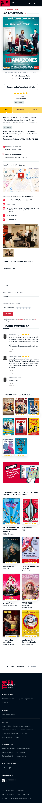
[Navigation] (38, 3)
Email (6, 296)
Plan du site (22, 790)
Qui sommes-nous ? (8, 790)
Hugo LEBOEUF (24, 134)
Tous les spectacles (8, 715)
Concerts (30, 730)
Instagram (10, 768)
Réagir (10, 351)
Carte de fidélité (7, 756)
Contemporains (7, 737)
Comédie (26, 72)
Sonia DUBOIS (30, 132)
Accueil (6, 667)
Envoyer (8, 314)
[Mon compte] (33, 3)
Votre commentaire (10, 268)
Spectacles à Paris (10, 9)
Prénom (6, 285)
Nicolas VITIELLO (32, 139)
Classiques (23, 733)
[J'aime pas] (13, 349)
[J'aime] (10, 349)
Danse (17, 737)
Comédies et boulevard (12, 72)
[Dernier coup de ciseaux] (33, 426)
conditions (21, 319)
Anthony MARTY (19, 139)
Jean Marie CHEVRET (22, 79)
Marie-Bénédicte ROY (10, 134)
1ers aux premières (8, 749)
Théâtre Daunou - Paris (21, 76)
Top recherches (21, 756)
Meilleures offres (7, 752)
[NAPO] (21, 426)
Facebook (4, 768)
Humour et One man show (22, 726)
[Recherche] (28, 3)
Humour (33, 72)
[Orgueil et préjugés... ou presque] (8, 406)
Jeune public (6, 726)
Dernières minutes (23, 749)
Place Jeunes (20, 752)
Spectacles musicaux (9, 730)
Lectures (22, 730)
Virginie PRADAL (17, 132)
